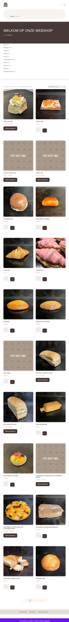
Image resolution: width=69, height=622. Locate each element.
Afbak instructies (43, 612)
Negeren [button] (47, 621)
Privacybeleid (23, 612)
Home (4, 35)
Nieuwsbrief (32, 612)
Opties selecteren (10, 128)
